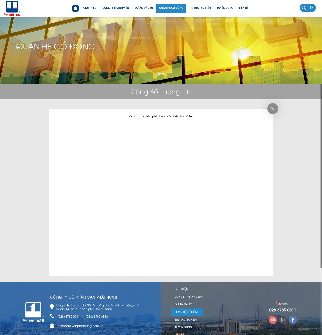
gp (282, 319)
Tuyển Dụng (225, 8)
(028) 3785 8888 (97, 316)
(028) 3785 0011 (69, 316)
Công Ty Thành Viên (115, 8)
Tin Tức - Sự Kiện (200, 8)
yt (272, 319)
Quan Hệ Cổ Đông (171, 8)
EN (312, 7)
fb (292, 319)
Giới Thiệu (90, 8)
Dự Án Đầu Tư (144, 8)
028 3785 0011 (282, 310)
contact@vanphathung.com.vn (80, 326)
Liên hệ (243, 8)
